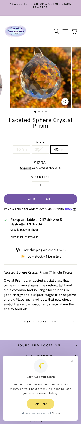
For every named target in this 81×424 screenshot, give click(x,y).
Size (40, 141)
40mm (59, 149)
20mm (21, 149)
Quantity (40, 177)
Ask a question (40, 321)
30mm (40, 149)
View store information (24, 236)
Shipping (25, 167)
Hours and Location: (39, 345)
